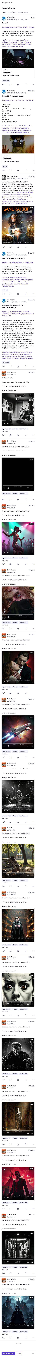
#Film (30, 352)
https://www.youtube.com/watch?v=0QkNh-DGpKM (18, 27)
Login (19, 1353)
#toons (4, 46)
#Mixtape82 (5, 130)
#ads (3, 40)
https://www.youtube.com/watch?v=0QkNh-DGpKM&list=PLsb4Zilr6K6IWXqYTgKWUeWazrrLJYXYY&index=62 (18, 314)
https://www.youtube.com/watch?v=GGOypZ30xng (17, 263)
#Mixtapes (14, 282)
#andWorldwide (10, 126)
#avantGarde (9, 40)
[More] (33, 84)
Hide (31, 207)
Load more (18, 1343)
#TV (8, 46)
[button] (18, 409)
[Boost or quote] (10, 84)
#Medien (21, 42)
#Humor (17, 128)
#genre (26, 40)
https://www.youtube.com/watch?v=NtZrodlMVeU (17, 100)
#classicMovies (19, 40)
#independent (14, 42)
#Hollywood (5, 42)
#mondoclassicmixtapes (9, 356)
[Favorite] (18, 84)
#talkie (29, 44)
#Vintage (12, 46)
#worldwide (19, 46)
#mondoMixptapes (15, 130)
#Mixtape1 (28, 42)
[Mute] (8, 424)
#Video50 (5, 286)
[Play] (4, 424)
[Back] (2, 2)
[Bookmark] (25, 84)
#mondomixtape (7, 44)
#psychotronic (17, 44)
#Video (21, 132)
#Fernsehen (16, 280)
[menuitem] (18, 409)
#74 (3, 277)
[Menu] (32, 1353)
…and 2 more (5, 431)
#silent (24, 44)
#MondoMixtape (23, 282)
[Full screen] (32, 424)
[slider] (18, 421)
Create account (8, 1353)
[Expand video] (28, 424)
